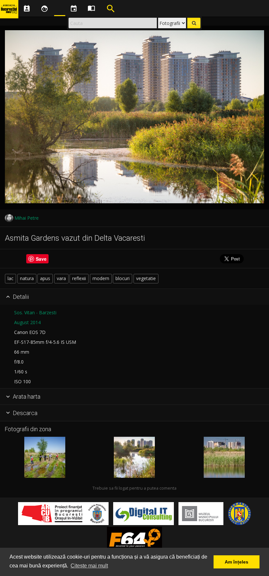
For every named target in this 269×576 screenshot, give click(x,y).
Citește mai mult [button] (89, 565)
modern (101, 278)
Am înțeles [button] (236, 562)
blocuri (122, 278)
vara (61, 278)
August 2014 (27, 322)
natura (27, 278)
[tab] (134, 297)
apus (45, 278)
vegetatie (146, 278)
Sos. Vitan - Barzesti (35, 312)
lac (10, 278)
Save (41, 258)
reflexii (79, 278)
